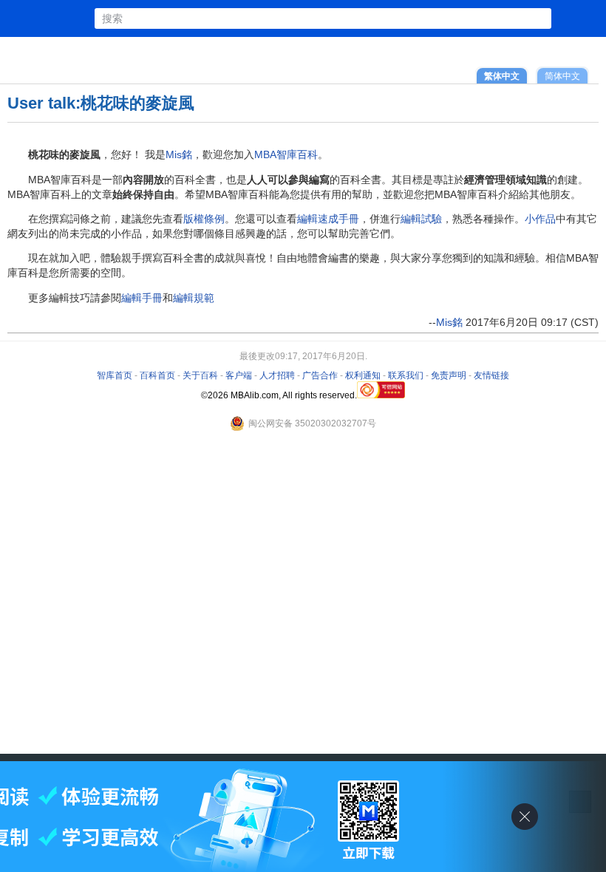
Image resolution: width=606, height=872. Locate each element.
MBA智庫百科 (286, 154)
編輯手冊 (142, 298)
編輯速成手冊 (328, 219)
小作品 (540, 219)
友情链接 (491, 375)
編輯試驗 (421, 219)
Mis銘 (179, 154)
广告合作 (320, 375)
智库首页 (114, 375)
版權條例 (204, 219)
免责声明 (448, 375)
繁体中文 (502, 76)
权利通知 (363, 375)
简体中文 (562, 76)
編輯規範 (193, 298)
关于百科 (200, 375)
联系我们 (405, 375)
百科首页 (157, 375)
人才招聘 (277, 375)
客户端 (238, 375)
